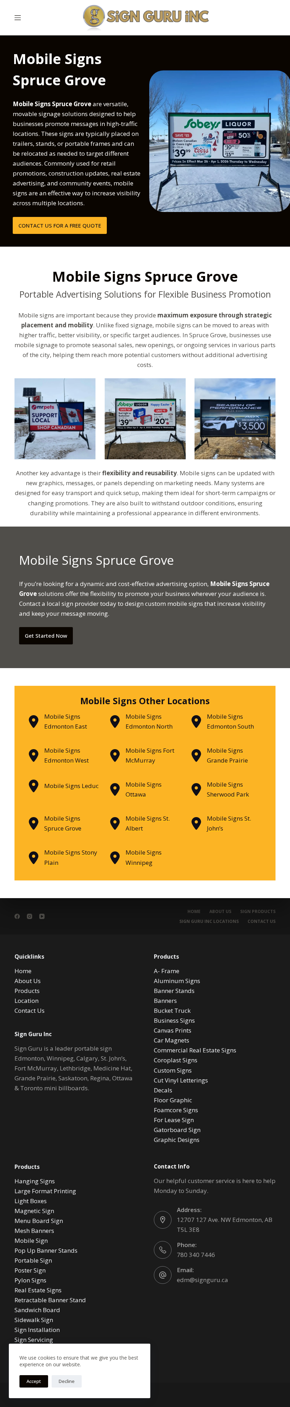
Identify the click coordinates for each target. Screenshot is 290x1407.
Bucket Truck (172, 1010)
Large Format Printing (45, 1191)
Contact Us (262, 921)
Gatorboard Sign (177, 1130)
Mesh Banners (34, 1231)
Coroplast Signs (175, 1060)
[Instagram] (29, 916)
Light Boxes (30, 1201)
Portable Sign (33, 1260)
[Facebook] (17, 916)
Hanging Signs (34, 1181)
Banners (165, 1001)
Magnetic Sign (34, 1211)
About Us (220, 911)
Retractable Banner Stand (50, 1300)
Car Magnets (171, 1040)
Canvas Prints (172, 1030)
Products (27, 991)
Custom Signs (173, 1070)
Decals (163, 1090)
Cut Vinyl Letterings (181, 1080)
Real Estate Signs (38, 1290)
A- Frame (166, 971)
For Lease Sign (174, 1120)
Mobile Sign (31, 1240)
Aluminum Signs (177, 981)
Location (26, 1001)
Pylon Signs (30, 1280)
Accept (34, 1381)
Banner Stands (174, 991)
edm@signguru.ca (202, 1280)
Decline (67, 1381)
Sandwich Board (37, 1310)
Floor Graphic (173, 1100)
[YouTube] (42, 916)
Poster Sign (30, 1270)
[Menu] (17, 18)
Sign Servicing (33, 1340)
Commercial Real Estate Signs (195, 1050)
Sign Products (258, 911)
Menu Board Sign (38, 1221)
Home (194, 911)
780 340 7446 (196, 1255)
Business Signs (174, 1020)
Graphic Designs (176, 1140)
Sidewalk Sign (33, 1320)
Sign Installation (37, 1330)
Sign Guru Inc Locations (209, 921)
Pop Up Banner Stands (45, 1250)
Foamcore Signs (176, 1110)
